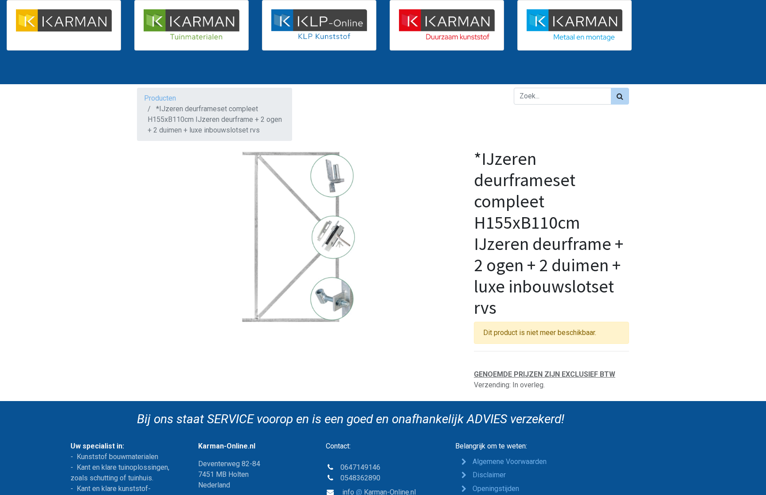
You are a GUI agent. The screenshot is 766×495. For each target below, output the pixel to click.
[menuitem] (160, 71)
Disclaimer (489, 475)
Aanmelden (604, 70)
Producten (160, 98)
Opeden (496, 488)
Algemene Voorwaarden (510, 461)
